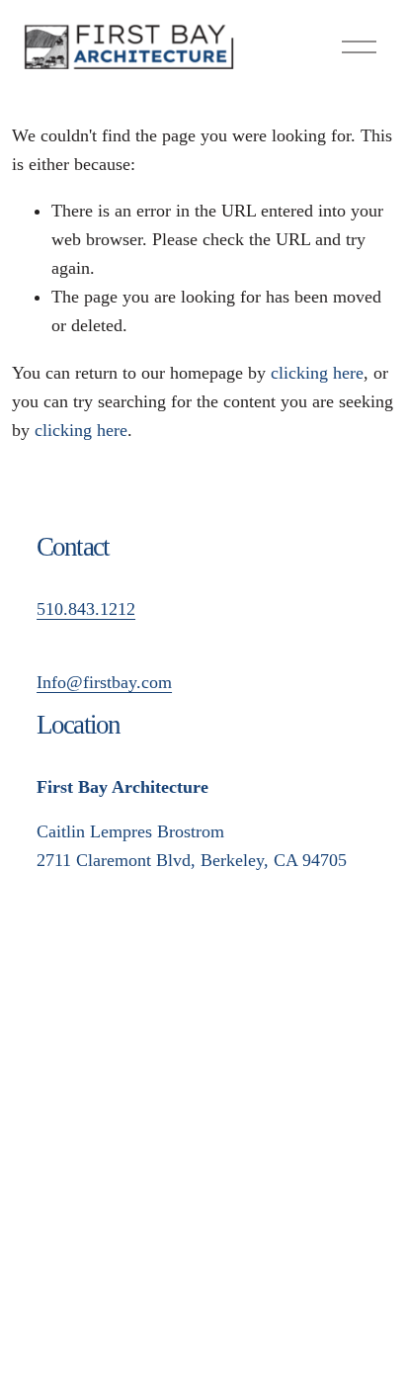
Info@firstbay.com (104, 682)
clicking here (317, 373)
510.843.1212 (86, 609)
